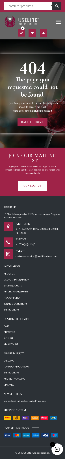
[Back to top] (56, 435)
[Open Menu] (58, 22)
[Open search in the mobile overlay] (32, 6)
